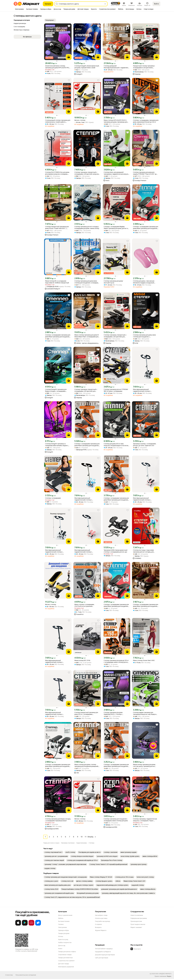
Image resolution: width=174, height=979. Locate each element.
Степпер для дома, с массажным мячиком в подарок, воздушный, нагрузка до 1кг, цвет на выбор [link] (143, 282)
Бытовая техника (63, 921)
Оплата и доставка (101, 918)
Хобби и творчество (64, 942)
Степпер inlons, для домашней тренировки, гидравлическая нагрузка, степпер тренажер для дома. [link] (116, 173)
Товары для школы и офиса (67, 951)
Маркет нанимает (136, 927)
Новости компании (136, 915)
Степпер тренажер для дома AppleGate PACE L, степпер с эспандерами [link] (113, 713)
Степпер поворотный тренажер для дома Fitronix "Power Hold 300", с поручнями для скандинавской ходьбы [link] (57, 227)
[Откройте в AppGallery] (31, 925)
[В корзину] (69, 57)
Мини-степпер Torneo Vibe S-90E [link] (144, 660)
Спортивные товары (65, 954)
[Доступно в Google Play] (25, 925)
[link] (53, 852)
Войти (156, 4)
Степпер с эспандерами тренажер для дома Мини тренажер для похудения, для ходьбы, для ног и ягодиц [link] (145, 227)
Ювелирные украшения (66, 967)
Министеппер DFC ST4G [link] (82, 660)
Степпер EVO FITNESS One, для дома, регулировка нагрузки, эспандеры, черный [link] (57, 173)
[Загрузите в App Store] (18, 925)
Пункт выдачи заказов (137, 924)
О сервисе (98, 924)
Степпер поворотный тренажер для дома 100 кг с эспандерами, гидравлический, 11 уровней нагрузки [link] (86, 713)
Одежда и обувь (63, 930)
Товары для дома (63, 933)
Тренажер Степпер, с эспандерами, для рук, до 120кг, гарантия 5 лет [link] (144, 444)
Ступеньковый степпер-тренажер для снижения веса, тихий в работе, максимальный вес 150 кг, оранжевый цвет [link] (57, 121)
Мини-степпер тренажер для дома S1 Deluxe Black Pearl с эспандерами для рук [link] (86, 336)
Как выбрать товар (101, 915)
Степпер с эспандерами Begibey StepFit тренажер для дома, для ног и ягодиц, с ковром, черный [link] (116, 227)
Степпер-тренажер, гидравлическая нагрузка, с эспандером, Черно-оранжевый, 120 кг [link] (145, 820)
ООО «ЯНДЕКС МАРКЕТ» (163, 973)
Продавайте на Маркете (103, 951)
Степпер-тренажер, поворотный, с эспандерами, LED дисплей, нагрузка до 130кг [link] (86, 173)
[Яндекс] (169, 976)
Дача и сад (61, 945)
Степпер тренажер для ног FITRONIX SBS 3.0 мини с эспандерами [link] (116, 390)
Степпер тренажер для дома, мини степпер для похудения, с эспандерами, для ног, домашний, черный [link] (144, 336)
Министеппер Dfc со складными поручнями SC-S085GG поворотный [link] (57, 282)
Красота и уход (63, 939)
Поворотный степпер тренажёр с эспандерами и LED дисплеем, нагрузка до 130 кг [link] (144, 67)
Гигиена (60, 924)
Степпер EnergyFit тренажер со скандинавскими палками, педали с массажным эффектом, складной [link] (56, 444)
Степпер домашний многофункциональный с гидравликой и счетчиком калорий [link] (116, 67)
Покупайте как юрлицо (102, 921)
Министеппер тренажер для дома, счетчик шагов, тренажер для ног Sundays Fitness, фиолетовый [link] (144, 765)
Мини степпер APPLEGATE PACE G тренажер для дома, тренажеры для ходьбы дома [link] (115, 121)
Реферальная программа (138, 918)
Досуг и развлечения (65, 915)
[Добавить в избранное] (69, 26)
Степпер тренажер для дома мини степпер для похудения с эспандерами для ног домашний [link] (87, 282)
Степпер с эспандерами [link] (53, 498)
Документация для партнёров (105, 955)
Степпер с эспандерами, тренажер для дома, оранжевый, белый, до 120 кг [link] (145, 121)
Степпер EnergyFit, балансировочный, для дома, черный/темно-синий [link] (86, 66)
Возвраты (98, 927)
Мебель (60, 918)
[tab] (19, 9)
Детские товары (63, 963)
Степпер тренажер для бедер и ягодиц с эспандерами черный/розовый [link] (57, 819)
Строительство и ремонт (66, 960)
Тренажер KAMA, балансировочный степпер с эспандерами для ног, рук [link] (115, 551)
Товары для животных (65, 957)
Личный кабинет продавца (103, 948)
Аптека (60, 936)
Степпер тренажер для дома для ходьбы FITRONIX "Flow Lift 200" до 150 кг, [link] (144, 173)
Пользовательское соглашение (26, 975)
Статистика (9, 975)
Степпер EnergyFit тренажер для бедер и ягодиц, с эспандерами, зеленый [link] (55, 390)
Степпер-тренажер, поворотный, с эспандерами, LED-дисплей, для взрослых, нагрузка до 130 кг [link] (115, 336)
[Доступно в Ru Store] (38, 925)
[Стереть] (105, 4)
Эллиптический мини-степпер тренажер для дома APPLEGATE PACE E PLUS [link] (57, 67)
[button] (50, 20)
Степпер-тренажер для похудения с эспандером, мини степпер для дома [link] (116, 819)
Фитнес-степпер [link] (79, 120)
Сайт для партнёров (101, 958)
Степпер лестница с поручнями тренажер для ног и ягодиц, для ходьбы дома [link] (143, 551)
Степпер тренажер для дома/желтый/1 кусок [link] (113, 282)
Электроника (62, 927)
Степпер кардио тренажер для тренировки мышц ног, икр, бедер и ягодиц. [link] (144, 713)
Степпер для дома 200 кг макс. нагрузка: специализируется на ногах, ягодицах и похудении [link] (116, 444)
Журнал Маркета (100, 930)
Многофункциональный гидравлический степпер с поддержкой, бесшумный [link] (142, 390)
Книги (60, 948)
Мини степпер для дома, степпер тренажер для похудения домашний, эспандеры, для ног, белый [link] (86, 765)
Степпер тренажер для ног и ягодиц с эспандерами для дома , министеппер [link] (86, 227)
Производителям (136, 921)
